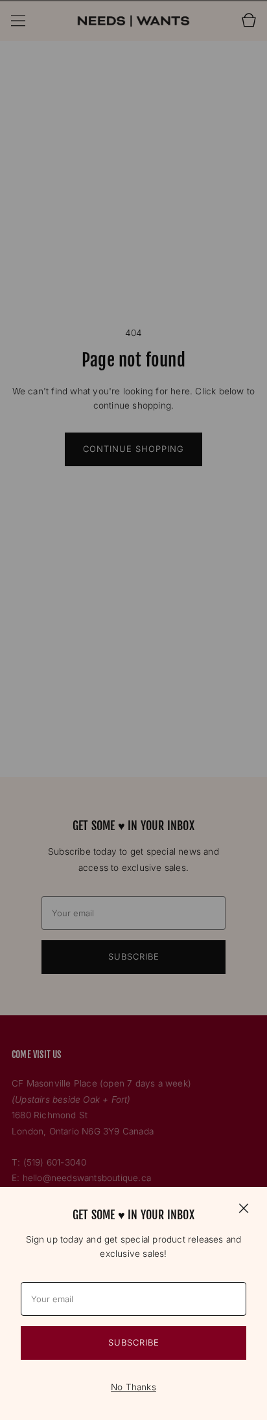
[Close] (244, 1207)
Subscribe (133, 1342)
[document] (133, 1303)
